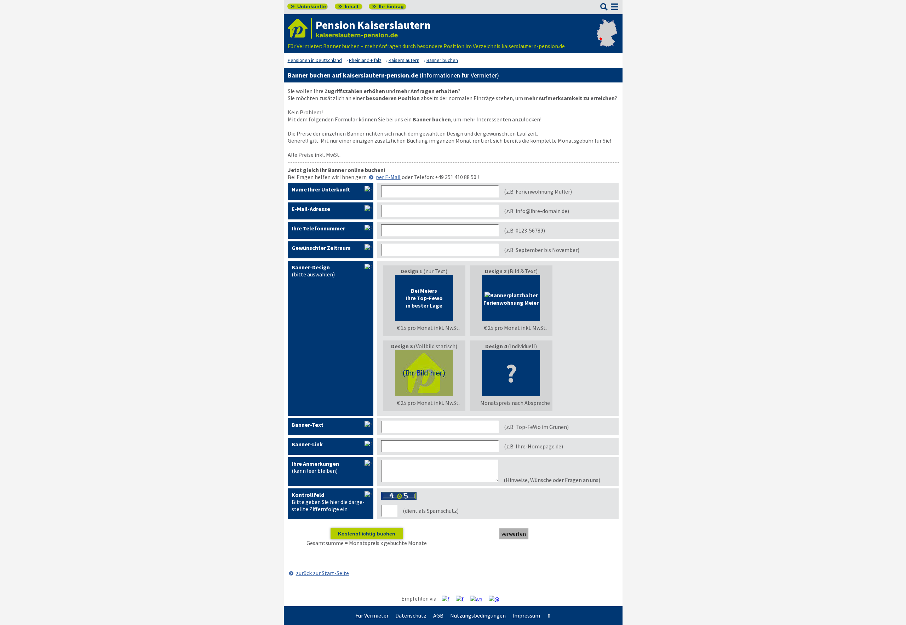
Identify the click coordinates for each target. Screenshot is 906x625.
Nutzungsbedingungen (478, 615)
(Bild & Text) (515, 299)
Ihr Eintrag (388, 6)
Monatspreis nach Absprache (515, 402)
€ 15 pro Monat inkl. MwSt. (428, 327)
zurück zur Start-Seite (322, 573)
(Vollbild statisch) (425, 374)
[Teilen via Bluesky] (462, 599)
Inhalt (348, 6)
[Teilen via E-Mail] (497, 599)
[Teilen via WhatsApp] (479, 599)
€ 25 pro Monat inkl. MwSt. (515, 327)
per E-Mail (388, 176)
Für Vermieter (372, 615)
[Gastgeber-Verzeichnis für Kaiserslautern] (300, 28)
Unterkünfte (308, 6)
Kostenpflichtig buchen (366, 534)
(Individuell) (515, 374)
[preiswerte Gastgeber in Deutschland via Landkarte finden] (607, 38)
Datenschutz (410, 615)
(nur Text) (428, 299)
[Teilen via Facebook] (448, 599)
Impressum (526, 615)
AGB (438, 615)
